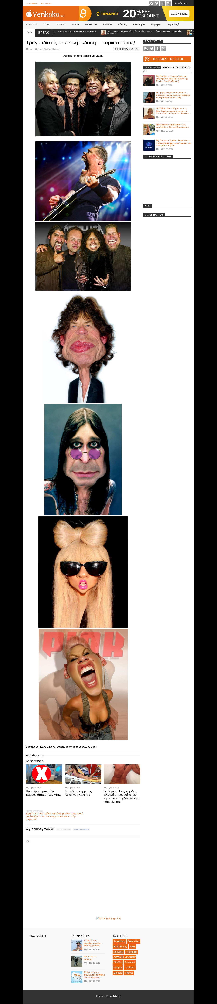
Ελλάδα (107, 24)
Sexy (47, 24)
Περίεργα (156, 24)
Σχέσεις (117, 972)
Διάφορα (47, 49)
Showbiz (61, 24)
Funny (123, 946)
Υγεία (29, 32)
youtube (168, 3)
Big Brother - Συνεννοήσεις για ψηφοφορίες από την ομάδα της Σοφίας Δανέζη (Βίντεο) (172, 78)
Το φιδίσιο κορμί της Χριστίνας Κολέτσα (78, 793)
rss (151, 3)
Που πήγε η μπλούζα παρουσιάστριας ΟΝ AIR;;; (43, 793)
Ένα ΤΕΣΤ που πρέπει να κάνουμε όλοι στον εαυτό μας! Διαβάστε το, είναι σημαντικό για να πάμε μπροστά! (54, 816)
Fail (115, 946)
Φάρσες (128, 972)
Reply (30, 49)
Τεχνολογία (174, 24)
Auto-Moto (31, 24)
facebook (162, 3)
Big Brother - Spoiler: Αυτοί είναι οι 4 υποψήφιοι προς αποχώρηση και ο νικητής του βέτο (173, 143)
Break (43, 32)
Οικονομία (139, 24)
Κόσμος (122, 24)
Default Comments (64, 829)
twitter (156, 3)
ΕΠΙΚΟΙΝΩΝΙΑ (46, 3)
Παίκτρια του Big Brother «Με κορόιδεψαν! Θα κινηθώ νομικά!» (189, 32)
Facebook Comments (81, 829)
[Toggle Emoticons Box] (27, 841)
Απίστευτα (91, 24)
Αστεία (40, 49)
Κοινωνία (129, 962)
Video (75, 24)
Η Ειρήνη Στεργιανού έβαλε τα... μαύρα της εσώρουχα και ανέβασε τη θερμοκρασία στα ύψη (173, 95)
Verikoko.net (115, 996)
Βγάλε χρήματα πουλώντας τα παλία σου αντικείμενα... (94, 975)
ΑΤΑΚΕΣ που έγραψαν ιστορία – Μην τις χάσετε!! (93, 943)
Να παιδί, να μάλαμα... (90, 957)
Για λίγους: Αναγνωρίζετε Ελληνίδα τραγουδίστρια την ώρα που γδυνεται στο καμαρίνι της (121, 796)
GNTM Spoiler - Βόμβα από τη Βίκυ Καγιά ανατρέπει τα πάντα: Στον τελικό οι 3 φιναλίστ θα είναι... (118, 32)
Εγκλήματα (129, 957)
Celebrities (133, 941)
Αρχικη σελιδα (32, 3)
